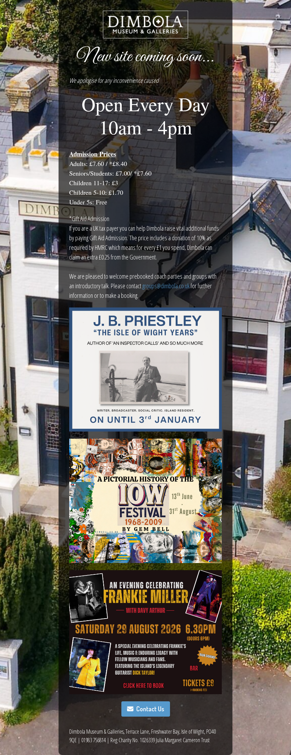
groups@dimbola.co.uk (166, 286)
